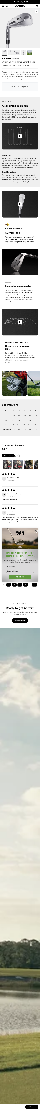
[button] (20, 578)
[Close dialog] (35, 530)
